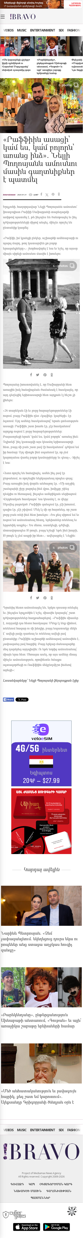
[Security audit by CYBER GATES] (15, 1214)
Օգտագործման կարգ (56, 1184)
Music (22, 30)
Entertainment (42, 30)
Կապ (32, 1184)
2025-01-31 (22, 194)
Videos (8, 30)
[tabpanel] (41, 318)
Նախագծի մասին (28, 1191)
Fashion (73, 30)
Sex (61, 30)
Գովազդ (17, 1184)
